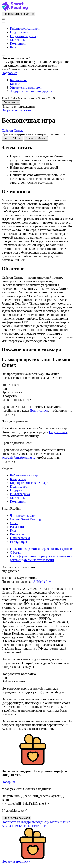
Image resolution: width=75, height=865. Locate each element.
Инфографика (20, 494)
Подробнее (9, 73)
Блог (13, 47)
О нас (14, 523)
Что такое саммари (23, 515)
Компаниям (18, 43)
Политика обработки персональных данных (41, 549)
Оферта (15, 552)
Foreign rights (19, 542)
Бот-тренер (18, 479)
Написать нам (20, 538)
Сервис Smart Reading (25, 519)
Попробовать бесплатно (18, 13)
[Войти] (3, 19)
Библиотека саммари (25, 28)
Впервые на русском (16, 110)
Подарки (16, 490)
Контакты (17, 534)
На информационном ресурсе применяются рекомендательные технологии (41, 558)
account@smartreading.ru (18, 457)
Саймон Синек (12, 130)
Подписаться (19, 32)
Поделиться (11, 102)
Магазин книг (20, 40)
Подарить (8, 782)
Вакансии (17, 527)
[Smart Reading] (15, 9)
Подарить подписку (24, 36)
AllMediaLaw (42, 581)
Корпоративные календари (29, 483)
